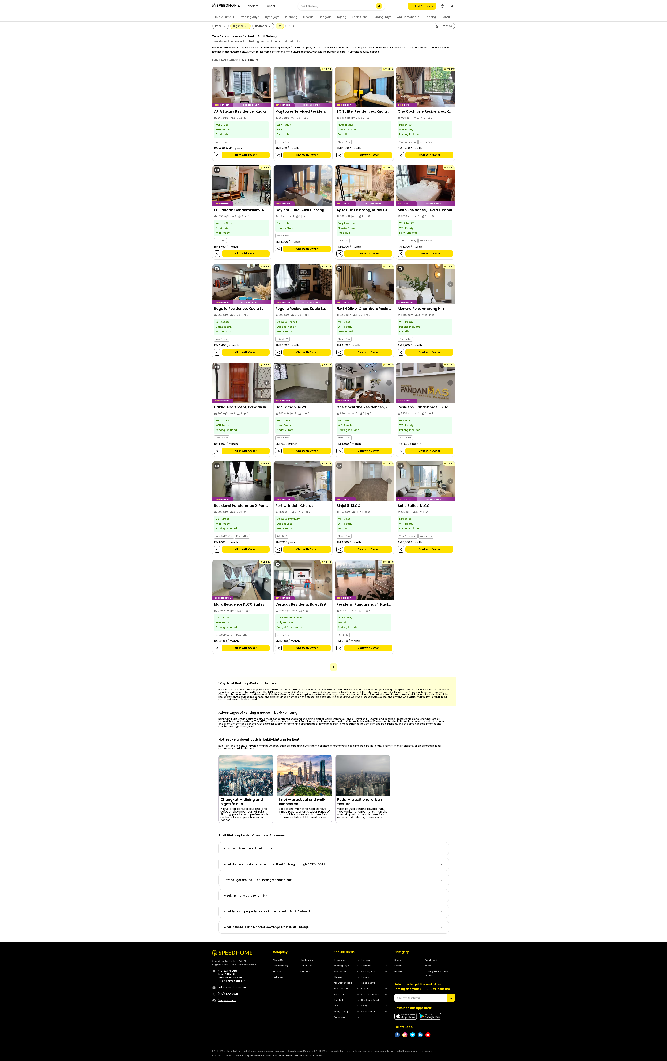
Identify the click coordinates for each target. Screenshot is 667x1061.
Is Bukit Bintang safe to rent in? (245, 896)
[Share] (217, 155)
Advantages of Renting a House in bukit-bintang (257, 712)
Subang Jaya (382, 17)
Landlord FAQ (280, 965)
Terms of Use (241, 1055)
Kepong (430, 17)
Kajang (341, 17)
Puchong (291, 17)
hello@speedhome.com (232, 987)
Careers (305, 971)
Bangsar (325, 17)
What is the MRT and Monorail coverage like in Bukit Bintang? (266, 927)
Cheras (308, 17)
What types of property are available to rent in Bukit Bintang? (267, 911)
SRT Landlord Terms (260, 1055)
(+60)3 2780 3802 (228, 993)
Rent (215, 59)
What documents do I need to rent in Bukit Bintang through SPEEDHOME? (274, 864)
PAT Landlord (301, 1055)
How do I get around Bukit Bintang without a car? (258, 880)
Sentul (446, 17)
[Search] (379, 6)
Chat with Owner (245, 155)
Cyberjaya (272, 17)
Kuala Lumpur (224, 17)
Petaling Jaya (249, 17)
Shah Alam (359, 17)
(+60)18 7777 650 (227, 1000)
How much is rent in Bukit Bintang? (248, 849)
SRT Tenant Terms (282, 1055)
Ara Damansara (408, 17)
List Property (424, 6)
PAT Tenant (316, 1055)
